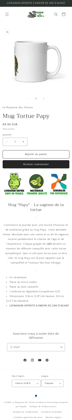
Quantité (7, 134)
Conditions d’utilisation (51, 412)
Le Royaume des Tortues (23, 402)
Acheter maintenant (36, 164)
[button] (7, 14)
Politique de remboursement (43, 407)
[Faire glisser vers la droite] (44, 98)
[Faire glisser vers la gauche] (28, 98)
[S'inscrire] (61, 347)
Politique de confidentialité (25, 412)
